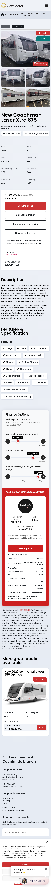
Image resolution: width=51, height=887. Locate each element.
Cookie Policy (19, 884)
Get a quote (25, 548)
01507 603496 (11, 254)
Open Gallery (41, 64)
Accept (25, 864)
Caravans (12, 15)
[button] (47, 842)
